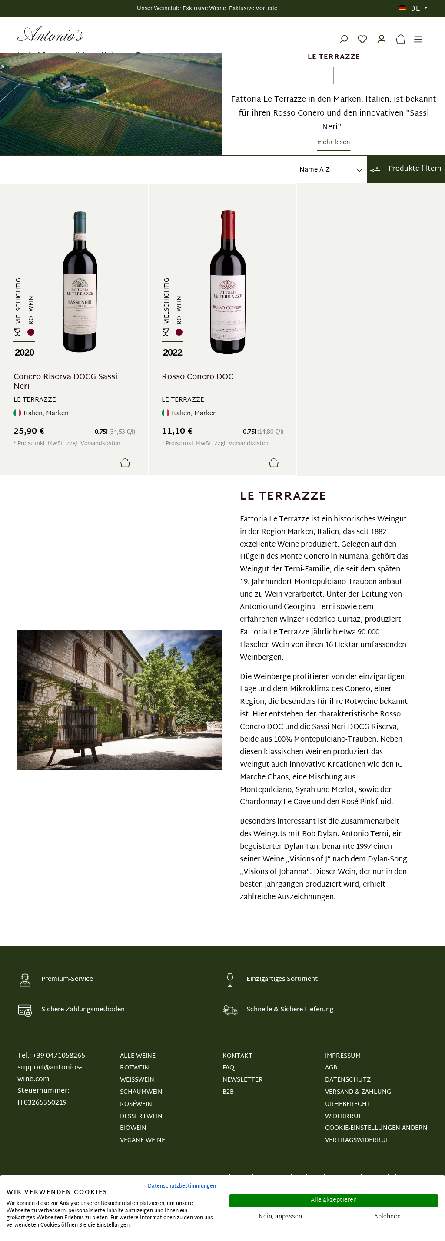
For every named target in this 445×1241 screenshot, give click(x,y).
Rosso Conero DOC (197, 378)
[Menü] (418, 33)
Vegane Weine (142, 1140)
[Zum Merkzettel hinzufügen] (104, 462)
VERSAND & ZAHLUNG (358, 1092)
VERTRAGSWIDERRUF (357, 1140)
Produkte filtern (414, 169)
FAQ (228, 1068)
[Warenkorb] (398, 33)
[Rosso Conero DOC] (227, 282)
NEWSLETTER (242, 1080)
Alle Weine (138, 1056)
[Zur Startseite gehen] (50, 33)
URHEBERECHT (348, 1104)
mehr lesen (333, 142)
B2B (228, 1092)
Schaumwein (141, 1092)
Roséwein (136, 1104)
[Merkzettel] (362, 33)
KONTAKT (237, 1056)
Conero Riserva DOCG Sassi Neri (65, 382)
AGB (331, 1068)
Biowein (133, 1128)
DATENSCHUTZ (348, 1080)
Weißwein (137, 1080)
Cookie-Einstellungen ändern (376, 1128)
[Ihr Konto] (381, 33)
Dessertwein (141, 1116)
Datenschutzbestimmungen (182, 1186)
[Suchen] (343, 33)
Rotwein (134, 1068)
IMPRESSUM (343, 1056)
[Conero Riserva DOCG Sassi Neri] (79, 282)
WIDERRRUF (343, 1116)
